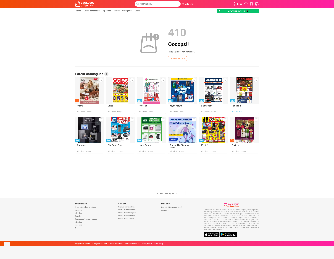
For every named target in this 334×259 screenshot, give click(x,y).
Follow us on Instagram (127, 213)
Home (78, 11)
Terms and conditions (132, 244)
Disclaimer (119, 244)
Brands (78, 216)
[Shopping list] (257, 4)
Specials (107, 11)
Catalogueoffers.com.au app (86, 219)
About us (78, 222)
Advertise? (79, 210)
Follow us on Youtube (126, 216)
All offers (78, 213)
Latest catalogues (92, 11)
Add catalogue (80, 225)
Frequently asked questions (85, 207)
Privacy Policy (147, 244)
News (77, 228)
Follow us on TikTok (126, 219)
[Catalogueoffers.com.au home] (85, 4)
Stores (117, 11)
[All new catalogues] (106, 74)
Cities (137, 11)
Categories (127, 11)
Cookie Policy (158, 244)
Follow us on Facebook (127, 210)
